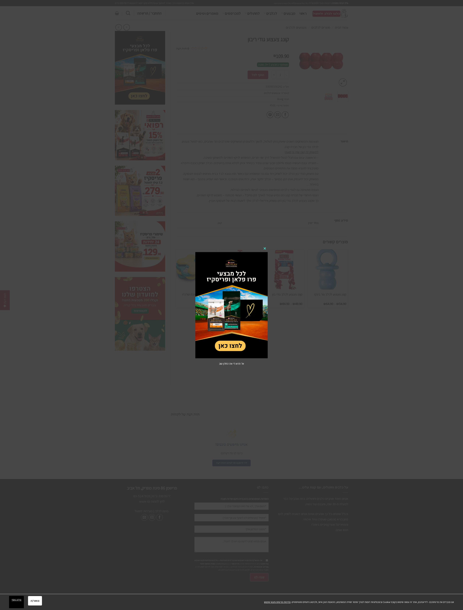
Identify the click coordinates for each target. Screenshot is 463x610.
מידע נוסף (16, 599)
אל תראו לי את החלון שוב (231, 363)
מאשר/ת (35, 600)
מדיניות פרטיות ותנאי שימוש (277, 602)
